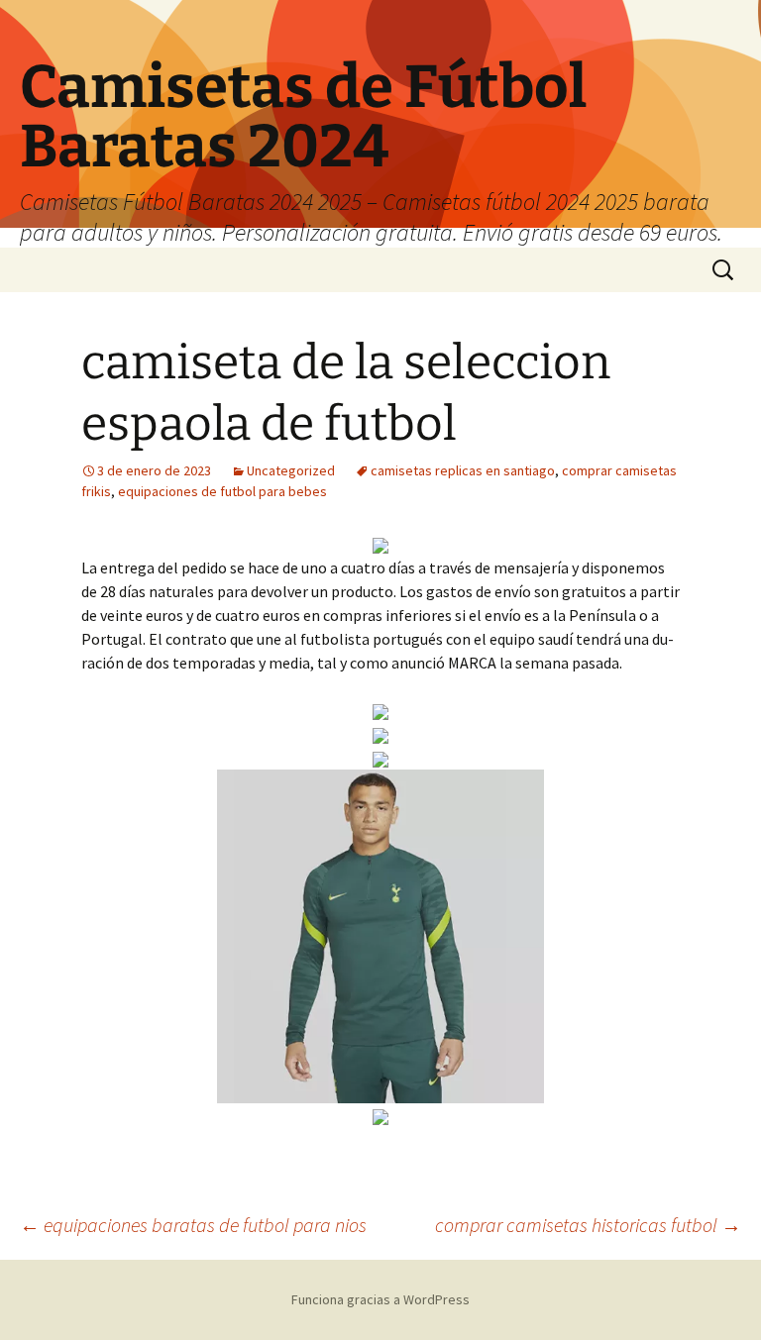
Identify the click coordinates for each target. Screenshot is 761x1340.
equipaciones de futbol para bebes (222, 491)
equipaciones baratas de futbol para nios (193, 1224)
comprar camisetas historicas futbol (588, 1224)
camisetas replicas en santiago (463, 470)
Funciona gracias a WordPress (380, 1299)
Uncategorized (291, 470)
